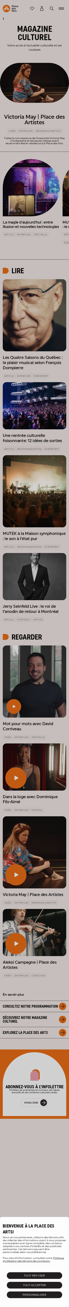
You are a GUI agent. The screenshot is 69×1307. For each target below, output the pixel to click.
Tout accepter (34, 1285)
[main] (34, 1262)
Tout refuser (34, 1275)
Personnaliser (34, 1294)
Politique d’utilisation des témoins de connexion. (33, 1259)
